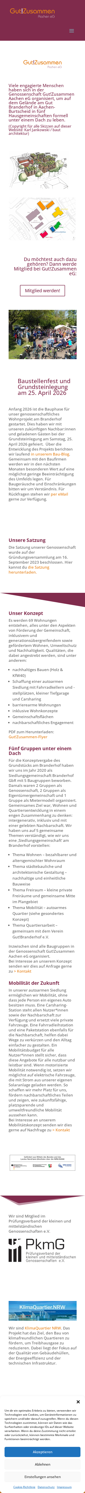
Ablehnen (42, 1464)
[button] (78, 1402)
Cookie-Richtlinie (24, 1487)
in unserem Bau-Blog (50, 454)
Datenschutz (46, 1487)
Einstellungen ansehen (42, 1476)
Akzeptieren (42, 1452)
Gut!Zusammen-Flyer (28, 736)
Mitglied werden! (42, 290)
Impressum (64, 1487)
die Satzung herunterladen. (29, 570)
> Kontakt (22, 971)
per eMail (59, 494)
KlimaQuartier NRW (43, 1328)
